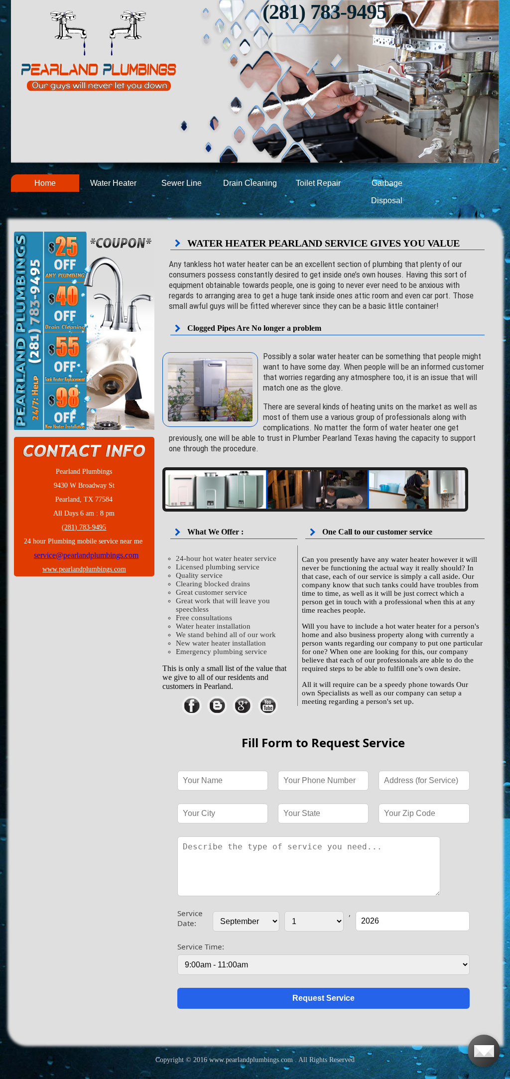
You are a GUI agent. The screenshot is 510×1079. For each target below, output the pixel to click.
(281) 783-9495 (324, 11)
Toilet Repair (318, 183)
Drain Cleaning (250, 183)
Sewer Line (181, 183)
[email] (86, 555)
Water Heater (113, 183)
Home (45, 183)
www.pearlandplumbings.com (84, 569)
